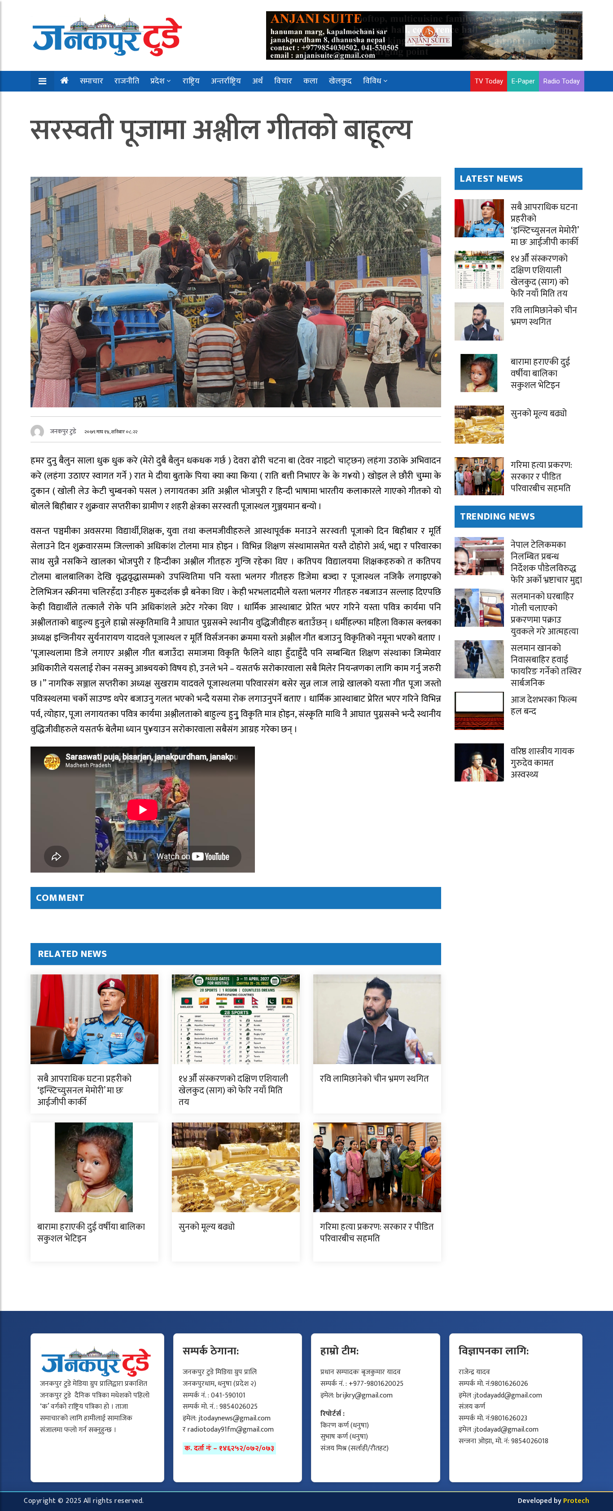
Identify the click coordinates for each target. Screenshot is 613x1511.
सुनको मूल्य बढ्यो (207, 1227)
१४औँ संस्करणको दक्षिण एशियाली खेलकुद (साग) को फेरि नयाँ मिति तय (233, 1090)
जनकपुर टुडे (63, 431)
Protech (576, 1501)
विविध (372, 81)
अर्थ (257, 81)
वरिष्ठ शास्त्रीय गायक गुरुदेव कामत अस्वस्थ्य (542, 763)
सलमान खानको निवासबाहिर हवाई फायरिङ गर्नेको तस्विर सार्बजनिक (546, 666)
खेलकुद (340, 81)
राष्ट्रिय (191, 81)
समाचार (91, 81)
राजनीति (126, 81)
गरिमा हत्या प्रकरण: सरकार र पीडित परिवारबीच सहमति (377, 1232)
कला (310, 81)
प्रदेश (157, 81)
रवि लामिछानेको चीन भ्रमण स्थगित (374, 1079)
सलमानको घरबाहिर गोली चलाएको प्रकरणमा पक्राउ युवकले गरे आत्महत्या (544, 614)
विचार (283, 81)
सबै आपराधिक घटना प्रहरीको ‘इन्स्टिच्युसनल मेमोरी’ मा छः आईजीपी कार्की (84, 1090)
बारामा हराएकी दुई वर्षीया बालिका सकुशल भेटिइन (91, 1232)
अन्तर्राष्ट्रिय (226, 81)
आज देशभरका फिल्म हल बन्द (544, 705)
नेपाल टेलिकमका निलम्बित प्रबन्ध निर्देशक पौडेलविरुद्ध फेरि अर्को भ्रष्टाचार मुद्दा (546, 562)
